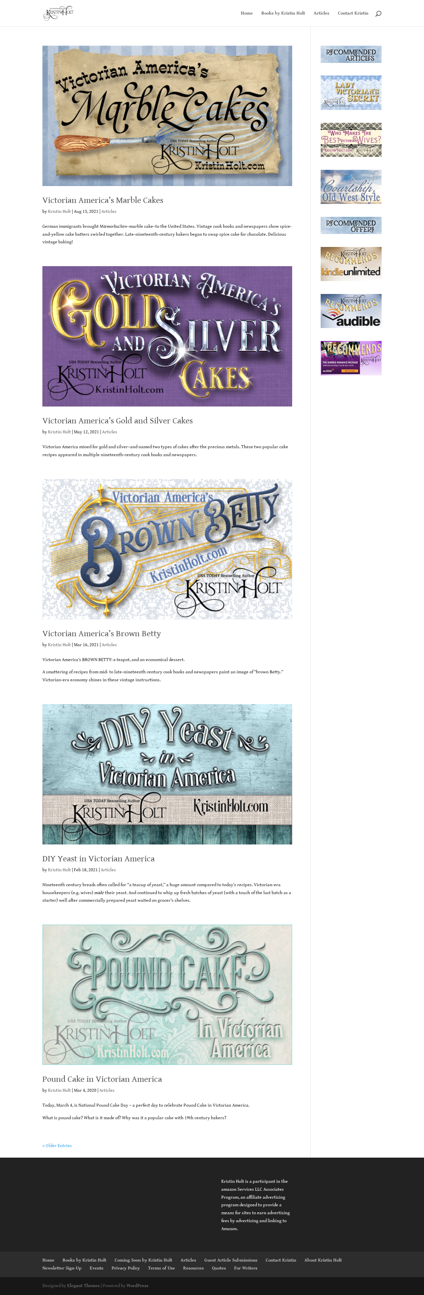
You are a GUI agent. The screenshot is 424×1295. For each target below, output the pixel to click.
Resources (193, 1268)
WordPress (137, 1285)
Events (96, 1268)
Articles (321, 13)
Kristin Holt (59, 211)
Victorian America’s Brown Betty (101, 634)
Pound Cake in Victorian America (102, 1079)
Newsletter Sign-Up (61, 1268)
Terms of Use (161, 1268)
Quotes (219, 1268)
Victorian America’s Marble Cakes (102, 200)
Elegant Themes (83, 1285)
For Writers (245, 1268)
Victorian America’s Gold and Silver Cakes (117, 421)
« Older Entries (57, 1145)
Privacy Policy (126, 1268)
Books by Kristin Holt (283, 13)
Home (247, 13)
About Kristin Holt (323, 1260)
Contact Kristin (353, 13)
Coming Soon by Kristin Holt (143, 1260)
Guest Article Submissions (230, 1260)
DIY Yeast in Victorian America (98, 859)
